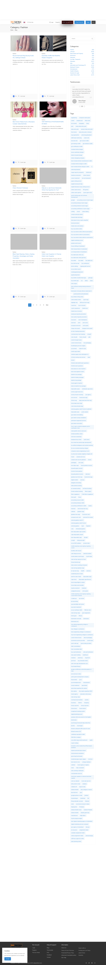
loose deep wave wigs (76, 405)
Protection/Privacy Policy (67, 955)
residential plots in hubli (77, 575)
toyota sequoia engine (76, 820)
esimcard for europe (88, 519)
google (73, 202)
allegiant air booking (76, 484)
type (83, 528)
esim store (85, 324)
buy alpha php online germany (78, 259)
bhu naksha (74, 693)
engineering (74, 119)
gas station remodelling (77, 416)
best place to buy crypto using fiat (79, 222)
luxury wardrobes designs (77, 154)
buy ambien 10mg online (77, 298)
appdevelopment (75, 277)
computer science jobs (84, 119)
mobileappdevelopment (77, 274)
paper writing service (76, 183)
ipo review (81, 600)
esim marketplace (83, 321)
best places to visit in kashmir (78, 370)
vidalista (84, 786)
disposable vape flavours (85, 581)
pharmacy (80, 659)
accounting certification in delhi (78, 507)
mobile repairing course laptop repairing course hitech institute (80, 596)
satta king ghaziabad (86, 137)
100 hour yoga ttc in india (77, 840)
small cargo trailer (75, 353)
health (82, 572)
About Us (63, 950)
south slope (89, 558)
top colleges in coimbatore (77, 631)
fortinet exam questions (77, 367)
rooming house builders (77, 701)
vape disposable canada (77, 536)
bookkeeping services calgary (78, 347)
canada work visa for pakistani (78, 461)
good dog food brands (76, 758)
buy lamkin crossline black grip (78, 279)
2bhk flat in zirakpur (76, 739)
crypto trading (74, 745)
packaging (73, 464)
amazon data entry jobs (87, 131)
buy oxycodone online (76, 230)
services (82, 482)
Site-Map (63, 959)
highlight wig (74, 304)
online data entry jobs (81, 128)
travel (78, 213)
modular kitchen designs (77, 151)
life (88, 800)
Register (57, 22)
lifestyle (87, 803)
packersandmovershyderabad (81, 296)
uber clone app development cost (79, 665)
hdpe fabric (83, 817)
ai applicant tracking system (78, 713)
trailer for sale (82, 350)
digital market (74, 482)
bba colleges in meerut (86, 791)
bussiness (73, 704)
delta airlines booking (76, 487)
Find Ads (31, 22)
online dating (85, 213)
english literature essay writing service (80, 188)
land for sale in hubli (76, 578)
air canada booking (75, 490)
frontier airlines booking (77, 493)
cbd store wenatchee (76, 438)
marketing (82, 800)
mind (72, 806)
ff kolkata (81, 809)
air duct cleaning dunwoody (78, 333)
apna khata (84, 687)
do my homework (86, 180)
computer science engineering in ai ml (80, 453)
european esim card (76, 519)
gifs (89, 339)
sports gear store (87, 194)
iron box (90, 761)
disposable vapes (75, 391)
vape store (73, 581)
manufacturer (74, 817)
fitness (80, 617)
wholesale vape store (87, 391)
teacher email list (75, 590)
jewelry (86, 701)
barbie (90, 507)
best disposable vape (76, 539)
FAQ (48, 954)
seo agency (88, 396)
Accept (7, 959)
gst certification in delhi (76, 148)
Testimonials (50, 952)
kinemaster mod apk (76, 620)
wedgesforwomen (75, 593)
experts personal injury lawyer (78, 752)
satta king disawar (75, 171)
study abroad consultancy (77, 755)
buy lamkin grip (75, 282)
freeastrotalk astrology (76, 219)
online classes (86, 177)
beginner (88, 528)
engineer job (80, 122)
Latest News (81, 955)
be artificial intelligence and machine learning (82, 447)
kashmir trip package (76, 382)
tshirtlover (88, 174)
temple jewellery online (76, 435)
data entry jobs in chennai (85, 134)
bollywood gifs (81, 542)
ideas (91, 282)
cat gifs (89, 336)
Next (47, 305)
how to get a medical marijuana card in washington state (80, 429)
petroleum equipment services (78, 422)
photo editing (74, 268)
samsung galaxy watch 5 (77, 522)
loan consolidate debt (76, 651)
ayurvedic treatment (76, 609)
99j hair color (88, 612)
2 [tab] (82, 108)
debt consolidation (75, 648)
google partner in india (76, 797)
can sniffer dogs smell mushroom (79, 742)
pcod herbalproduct (76, 684)
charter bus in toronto (76, 313)
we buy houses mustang (77, 396)
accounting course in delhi (77, 502)
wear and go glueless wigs (77, 570)
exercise (88, 572)
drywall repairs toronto (76, 470)
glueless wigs (81, 513)
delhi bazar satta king (76, 139)
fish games (85, 191)
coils (72, 530)
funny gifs (73, 499)
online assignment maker (77, 837)
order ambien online (76, 301)
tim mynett (74, 125)
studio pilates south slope (77, 558)
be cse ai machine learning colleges (79, 450)
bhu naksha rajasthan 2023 (85, 693)
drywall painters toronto (77, 476)
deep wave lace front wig (85, 402)
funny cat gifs (83, 339)
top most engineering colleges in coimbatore (82, 636)
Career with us (82, 950)
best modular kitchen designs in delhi (80, 168)
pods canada (85, 414)
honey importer (85, 707)
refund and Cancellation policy (68, 957)
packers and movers (76, 245)
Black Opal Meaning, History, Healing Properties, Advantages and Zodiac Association (23, 256)
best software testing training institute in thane (81, 289)
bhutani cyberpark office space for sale (80, 730)
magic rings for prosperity (77, 174)
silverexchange (89, 837)
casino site (86, 139)
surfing (72, 213)
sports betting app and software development (79, 198)
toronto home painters (76, 473)
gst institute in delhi (87, 145)
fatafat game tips (85, 814)
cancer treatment (75, 180)
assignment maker (84, 832)
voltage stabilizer (86, 764)
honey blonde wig (75, 564)
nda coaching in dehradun (77, 772)
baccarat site (74, 142)
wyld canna (86, 441)
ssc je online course (75, 271)
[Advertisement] (53, 10)
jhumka (73, 727)
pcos (80, 681)
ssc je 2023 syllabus (76, 545)
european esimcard (75, 327)
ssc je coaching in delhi (76, 612)
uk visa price (74, 832)
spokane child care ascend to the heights (81, 719)
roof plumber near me (76, 775)
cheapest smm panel (87, 330)
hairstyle (73, 510)
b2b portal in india (75, 786)
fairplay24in (74, 809)
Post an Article (68, 22)
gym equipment (86, 615)
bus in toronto (82, 307)
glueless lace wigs (75, 516)
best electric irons (75, 764)
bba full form (74, 794)
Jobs (88, 22)
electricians (74, 722)
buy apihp (73, 262)
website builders (87, 555)
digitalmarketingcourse (76, 716)
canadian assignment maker (78, 834)
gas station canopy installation (78, 419)
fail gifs (86, 539)
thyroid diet (74, 681)
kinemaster (86, 620)
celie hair (88, 476)
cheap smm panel (75, 330)
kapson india (82, 788)
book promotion (75, 225)
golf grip (90, 279)
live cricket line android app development (81, 444)
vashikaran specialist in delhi (78, 736)
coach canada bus (75, 310)
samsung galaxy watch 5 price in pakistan (81, 411)
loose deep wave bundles (77, 587)
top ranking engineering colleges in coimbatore (79, 627)
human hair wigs (83, 399)
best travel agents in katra (77, 373)
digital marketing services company (79, 826)
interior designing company (77, 160)
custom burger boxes (76, 342)
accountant (74, 350)
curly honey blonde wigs (77, 408)
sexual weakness (75, 687)
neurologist (80, 727)
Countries (80, 957)
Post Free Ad (79, 22)
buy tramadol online (83, 662)
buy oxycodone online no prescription (80, 236)
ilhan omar (87, 122)
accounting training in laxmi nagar (79, 205)
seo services (74, 399)
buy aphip (80, 262)
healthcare (85, 657)
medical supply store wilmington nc (79, 356)
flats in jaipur (88, 493)
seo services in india (76, 676)
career (72, 122)
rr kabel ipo (74, 600)
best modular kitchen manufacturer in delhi (81, 163)
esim (79, 324)
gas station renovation (76, 425)
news (72, 769)
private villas (86, 545)
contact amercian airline (77, 216)
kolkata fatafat (74, 791)
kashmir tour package (76, 376)
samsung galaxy (75, 528)
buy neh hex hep (75, 265)
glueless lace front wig (76, 479)
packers (86, 797)
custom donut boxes (76, 344)
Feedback (49, 957)
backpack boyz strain (76, 441)
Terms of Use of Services (67, 952)
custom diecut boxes (76, 639)
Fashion (14, 53)
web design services (76, 555)
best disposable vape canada (78, 533)
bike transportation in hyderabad (79, 251)
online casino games (76, 194)
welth (91, 742)
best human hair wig (83, 510)
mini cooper (74, 285)
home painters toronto (86, 467)
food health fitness (75, 668)
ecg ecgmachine (75, 137)
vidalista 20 (74, 788)
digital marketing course (77, 242)
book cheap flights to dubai (78, 584)
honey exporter (75, 707)
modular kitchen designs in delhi (79, 165)
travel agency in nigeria (83, 767)
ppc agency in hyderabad (77, 829)
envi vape (81, 464)
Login (51, 22)
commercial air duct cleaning (78, 336)
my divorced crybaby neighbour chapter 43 (81, 456)
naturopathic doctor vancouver (78, 433)
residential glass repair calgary (78, 761)
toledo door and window (77, 228)
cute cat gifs (74, 339)
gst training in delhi (75, 145)
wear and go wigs (75, 615)
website (73, 513)
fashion (80, 704)
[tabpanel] (82, 95)
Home (11, 30)
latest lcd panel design (76, 157)
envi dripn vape (75, 467)
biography (81, 125)
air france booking (87, 490)
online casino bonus (76, 191)
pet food (73, 662)
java (81, 794)
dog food (87, 659)
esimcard (73, 324)
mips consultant (80, 769)
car (81, 282)
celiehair (73, 767)
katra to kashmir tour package (78, 388)
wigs (89, 359)
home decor (74, 710)
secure (72, 362)
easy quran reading (75, 657)
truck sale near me (86, 783)
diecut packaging (88, 639)
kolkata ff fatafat (88, 811)
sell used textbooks (88, 654)
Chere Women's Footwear (20, 188)
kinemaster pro (74, 623)
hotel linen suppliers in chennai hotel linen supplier (81, 779)
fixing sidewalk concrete (77, 803)
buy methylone (85, 265)
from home (74, 134)
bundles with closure (76, 552)
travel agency (74, 696)
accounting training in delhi (77, 505)
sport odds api (74, 645)
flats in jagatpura (75, 496)
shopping (86, 704)
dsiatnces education (76, 177)
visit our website (75, 783)
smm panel (85, 327)
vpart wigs (85, 301)
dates (86, 282)
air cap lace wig (75, 572)
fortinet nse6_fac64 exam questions (80, 365)
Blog (16, 30)
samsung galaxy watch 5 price (78, 525)
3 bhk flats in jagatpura (87, 496)
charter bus (85, 310)
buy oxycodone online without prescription (81, 233)
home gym (73, 617)
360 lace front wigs (84, 304)
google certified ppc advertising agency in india (81, 672)
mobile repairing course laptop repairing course (80, 548)
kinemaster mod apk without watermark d (81, 293)
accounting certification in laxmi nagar (80, 210)
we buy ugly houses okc (77, 393)
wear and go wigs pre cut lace (78, 561)
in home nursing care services (78, 359)
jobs (72, 128)
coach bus (73, 307)
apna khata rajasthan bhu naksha (79, 690)
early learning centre (76, 843)
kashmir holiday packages (77, 379)
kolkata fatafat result (76, 811)
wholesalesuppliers (80, 530)
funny (79, 499)
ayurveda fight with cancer (77, 606)
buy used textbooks (76, 654)
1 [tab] (80, 108)
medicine (84, 590)
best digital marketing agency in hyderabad (81, 823)
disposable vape (75, 414)
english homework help (76, 186)
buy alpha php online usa (77, 256)
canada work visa (81, 458)
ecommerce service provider (78, 642)
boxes (89, 461)
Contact (49, 959)
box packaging (87, 344)
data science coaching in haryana (79, 567)
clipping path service (85, 268)
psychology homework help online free (80, 724)
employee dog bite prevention (78, 316)
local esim (73, 321)
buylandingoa (74, 800)
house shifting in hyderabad (78, 248)
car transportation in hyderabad (79, 253)
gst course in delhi (84, 142)
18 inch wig (74, 402)
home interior (82, 710)
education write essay (85, 696)
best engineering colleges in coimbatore (80, 634)
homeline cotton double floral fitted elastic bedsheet (81, 748)
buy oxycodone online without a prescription (82, 239)
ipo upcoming (74, 603)
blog (87, 125)
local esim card (86, 516)
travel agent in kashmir (76, 385)
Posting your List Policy (84, 952)
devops (87, 829)
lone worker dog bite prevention (79, 319)
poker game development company (80, 678)
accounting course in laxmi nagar (85, 202)
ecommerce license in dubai (82, 806)
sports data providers (86, 645)
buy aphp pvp (89, 262)
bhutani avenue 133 (76, 733)
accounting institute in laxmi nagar (79, 207)
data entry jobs (75, 131)
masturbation (86, 684)
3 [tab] (84, 108)
